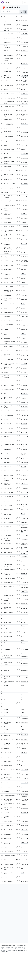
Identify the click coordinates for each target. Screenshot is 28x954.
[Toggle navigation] (24, 2)
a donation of (16, 950)
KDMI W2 (7, 2)
